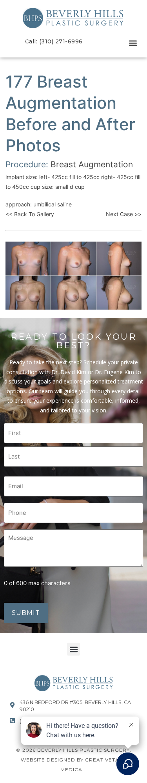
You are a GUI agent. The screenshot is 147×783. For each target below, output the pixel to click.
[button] (132, 43)
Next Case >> (124, 214)
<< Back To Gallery (29, 214)
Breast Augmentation (92, 164)
